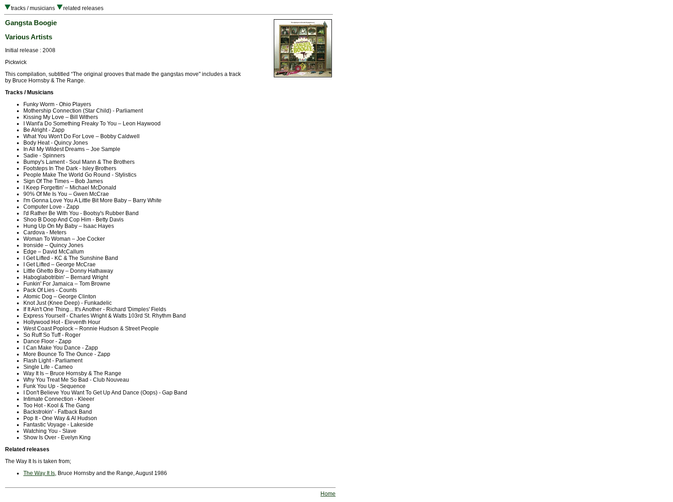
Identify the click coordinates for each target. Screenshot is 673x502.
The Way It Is (39, 473)
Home (328, 494)
